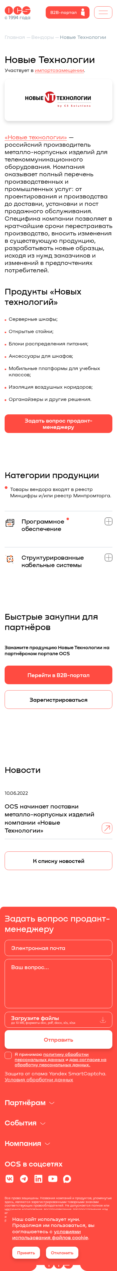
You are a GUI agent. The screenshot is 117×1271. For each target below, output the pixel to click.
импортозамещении (59, 70)
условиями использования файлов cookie (50, 1234)
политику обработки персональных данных (52, 1057)
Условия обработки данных (39, 1079)
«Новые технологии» (36, 137)
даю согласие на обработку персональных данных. (60, 1062)
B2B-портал (63, 12)
